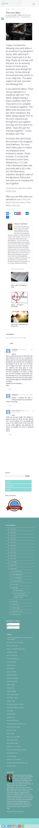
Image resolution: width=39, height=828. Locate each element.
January (16, 614)
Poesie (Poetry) (12, 727)
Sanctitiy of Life (12, 746)
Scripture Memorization (15, 750)
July (14, 584)
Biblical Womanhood (14, 649)
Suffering (10, 756)
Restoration (11, 743)
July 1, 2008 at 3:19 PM (25, 394)
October (16, 578)
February (16, 611)
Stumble (12, 826)
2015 (12, 549)
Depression (11, 675)
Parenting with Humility (15, 724)
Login (11, 343)
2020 (12, 542)
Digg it (9, 826)
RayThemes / (27, 820)
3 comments (25, 17)
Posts (10, 624)
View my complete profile (15, 811)
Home (8, 9)
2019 (12, 545)
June (14, 588)
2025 (12, 532)
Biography (10, 652)
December (16, 571)
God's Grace (11, 694)
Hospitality (11, 698)
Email (22, 826)
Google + (19, 826)
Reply (10, 389)
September (17, 581)
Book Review (11, 655)
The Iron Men (13, 12)
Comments (9, 486)
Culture (10, 668)
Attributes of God (13, 642)
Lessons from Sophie (14, 707)
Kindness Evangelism (14, 704)
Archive (8, 490)
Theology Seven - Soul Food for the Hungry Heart (20, 595)
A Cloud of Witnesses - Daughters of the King (20, 638)
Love (13, 9)
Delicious (16, 826)
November (16, 574)
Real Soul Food (12, 737)
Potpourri (10, 730)
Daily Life (10, 672)
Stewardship (11, 753)
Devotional (12, 17)
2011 (12, 558)
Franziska (10, 691)
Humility (10, 701)
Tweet (6, 826)
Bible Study (11, 646)
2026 (12, 529)
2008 (12, 568)
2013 (12, 555)
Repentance (11, 740)
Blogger (16, 822)
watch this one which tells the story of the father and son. (18, 202)
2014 (12, 552)
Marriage (10, 714)
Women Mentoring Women (16, 763)
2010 (12, 562)
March (15, 608)
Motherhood (11, 720)
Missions (10, 717)
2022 (12, 536)
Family (9, 685)
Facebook (3, 826)
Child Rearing (11, 659)
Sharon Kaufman (16, 410)
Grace (5, 3)
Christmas (10, 662)
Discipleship (11, 681)
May (14, 601)
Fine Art (9, 688)
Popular (8, 482)
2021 (12, 539)
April (15, 604)
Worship (10, 766)
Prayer (9, 733)
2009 (12, 565)
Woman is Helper (13, 759)
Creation (10, 665)
